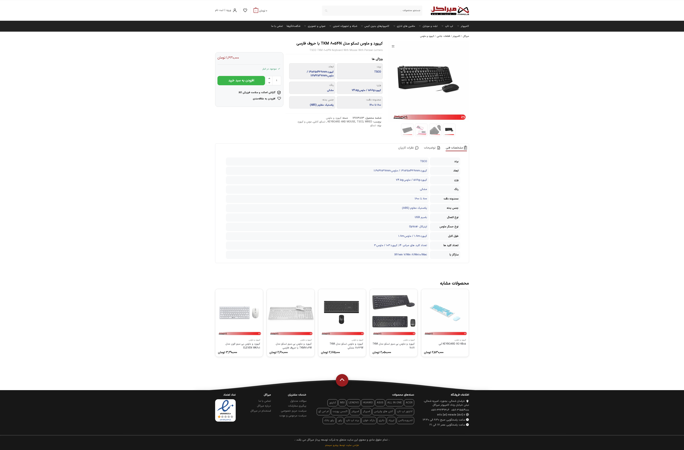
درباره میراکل (264, 406)
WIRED (368, 122)
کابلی (315, 122)
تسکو (322, 122)
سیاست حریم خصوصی (293, 411)
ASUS (380, 403)
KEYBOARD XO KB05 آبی (452, 344)
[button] (260, 11)
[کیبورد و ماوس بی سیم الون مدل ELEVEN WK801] (239, 313)
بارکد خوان (369, 420)
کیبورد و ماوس (427, 36)
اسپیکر (366, 411)
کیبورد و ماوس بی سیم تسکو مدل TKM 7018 (393, 346)
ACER (409, 403)
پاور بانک (329, 420)
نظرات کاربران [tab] (406, 148)
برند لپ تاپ (352, 420)
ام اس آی (323, 411)
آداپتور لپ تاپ (405, 411)
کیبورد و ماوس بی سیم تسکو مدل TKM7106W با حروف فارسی (294, 346)
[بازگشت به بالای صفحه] (342, 380)
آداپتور (332, 403)
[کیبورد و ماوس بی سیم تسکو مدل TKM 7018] (393, 313)
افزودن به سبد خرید (241, 80)
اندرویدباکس (405, 420)
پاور (340, 420)
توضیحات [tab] (430, 148)
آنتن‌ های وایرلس (383, 411)
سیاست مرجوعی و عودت (292, 416)
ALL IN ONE (394, 403)
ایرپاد (391, 420)
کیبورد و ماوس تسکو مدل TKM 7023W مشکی (346, 346)
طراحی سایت (352, 445)
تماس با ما (265, 401)
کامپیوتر (456, 36)
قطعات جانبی (443, 36)
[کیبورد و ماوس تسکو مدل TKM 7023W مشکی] (342, 313)
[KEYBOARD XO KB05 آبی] (445, 313)
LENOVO (354, 403)
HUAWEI (368, 403)
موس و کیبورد (304, 122)
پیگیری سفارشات (297, 406)
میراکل (466, 36)
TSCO (360, 122)
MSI (342, 403)
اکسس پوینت (340, 411)
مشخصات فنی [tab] (455, 148)
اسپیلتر (355, 411)
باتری (381, 420)
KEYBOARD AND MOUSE (341, 122)
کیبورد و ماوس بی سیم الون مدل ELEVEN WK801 (242, 346)
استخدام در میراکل (260, 411)
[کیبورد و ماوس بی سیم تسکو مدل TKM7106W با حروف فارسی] (290, 313)
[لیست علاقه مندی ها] (245, 10)
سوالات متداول (298, 401)
